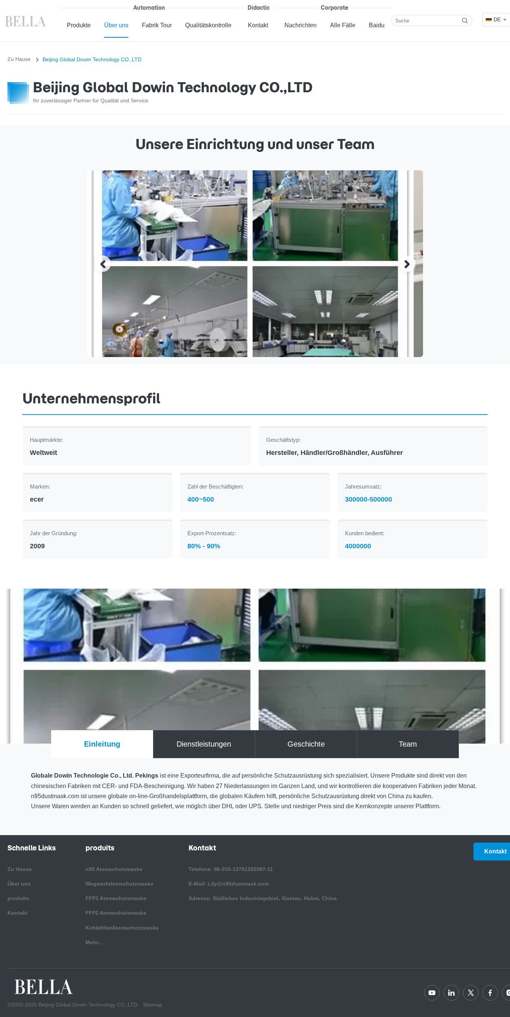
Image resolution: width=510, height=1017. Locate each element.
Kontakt (258, 25)
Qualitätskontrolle (208, 25)
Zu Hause (19, 59)
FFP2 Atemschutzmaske (115, 913)
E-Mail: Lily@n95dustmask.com (229, 884)
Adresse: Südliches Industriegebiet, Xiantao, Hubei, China (263, 898)
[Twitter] (471, 993)
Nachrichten (300, 25)
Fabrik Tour (157, 25)
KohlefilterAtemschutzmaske (122, 928)
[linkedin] (451, 993)
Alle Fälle (342, 25)
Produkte (79, 25)
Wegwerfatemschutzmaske (119, 884)
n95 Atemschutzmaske (114, 869)
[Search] (465, 20)
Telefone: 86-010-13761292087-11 (231, 869)
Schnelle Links (31, 848)
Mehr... (93, 942)
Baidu (377, 25)
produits (18, 898)
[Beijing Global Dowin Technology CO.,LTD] (26, 20)
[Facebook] (490, 993)
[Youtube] (432, 993)
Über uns (116, 25)
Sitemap (152, 1005)
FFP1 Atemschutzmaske (115, 898)
